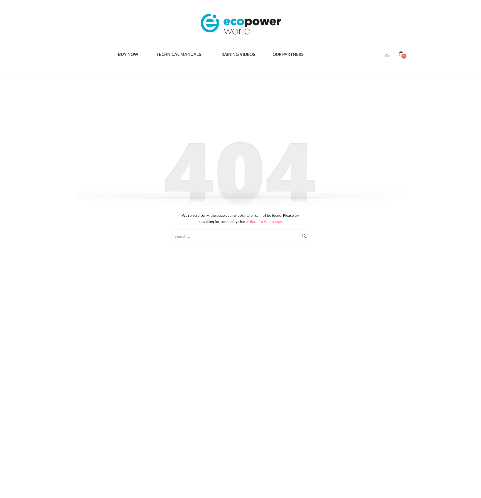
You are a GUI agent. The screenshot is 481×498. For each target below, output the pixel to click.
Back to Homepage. (266, 221)
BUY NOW (128, 54)
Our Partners (288, 54)
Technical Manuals (178, 54)
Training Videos (237, 54)
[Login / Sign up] (387, 54)
